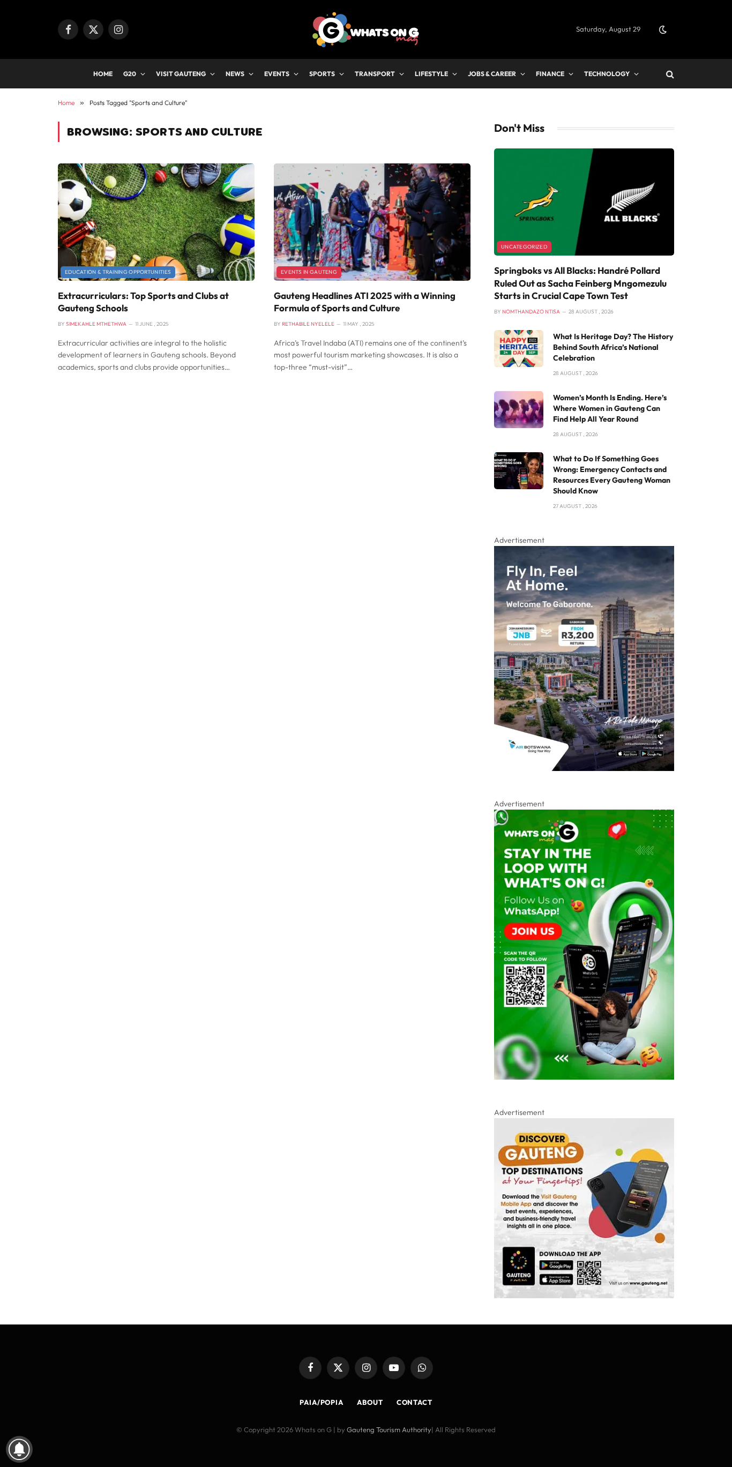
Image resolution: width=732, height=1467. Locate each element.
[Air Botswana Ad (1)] (584, 768)
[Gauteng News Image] (584, 1077)
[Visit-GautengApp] (584, 1295)
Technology (607, 74)
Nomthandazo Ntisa (531, 311)
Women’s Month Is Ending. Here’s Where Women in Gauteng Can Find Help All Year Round (610, 408)
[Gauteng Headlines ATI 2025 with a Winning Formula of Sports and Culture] (372, 221)
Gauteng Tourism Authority (389, 1429)
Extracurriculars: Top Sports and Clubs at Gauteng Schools (143, 301)
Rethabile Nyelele (308, 323)
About (370, 1402)
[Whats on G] (366, 29)
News (235, 74)
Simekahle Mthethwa (96, 323)
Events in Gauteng (309, 271)
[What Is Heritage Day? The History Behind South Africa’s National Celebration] (518, 348)
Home (103, 74)
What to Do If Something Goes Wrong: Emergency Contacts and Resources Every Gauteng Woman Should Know (611, 475)
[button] (662, 29)
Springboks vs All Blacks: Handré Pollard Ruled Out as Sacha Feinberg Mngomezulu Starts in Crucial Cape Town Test (580, 283)
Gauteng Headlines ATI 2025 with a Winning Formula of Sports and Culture (364, 301)
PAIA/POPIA (321, 1402)
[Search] (669, 74)
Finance (550, 74)
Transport (375, 74)
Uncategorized (524, 246)
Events (276, 74)
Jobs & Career (492, 74)
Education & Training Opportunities (118, 271)
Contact (414, 1402)
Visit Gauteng (181, 74)
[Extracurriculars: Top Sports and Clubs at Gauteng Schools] (156, 221)
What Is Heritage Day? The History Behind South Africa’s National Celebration (613, 347)
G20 (129, 74)
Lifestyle (431, 74)
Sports (322, 74)
